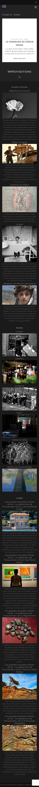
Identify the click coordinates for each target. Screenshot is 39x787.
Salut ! (19, 413)
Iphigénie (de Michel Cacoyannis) (19, 283)
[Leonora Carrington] (19, 212)
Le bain (19, 224)
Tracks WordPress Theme (11, 785)
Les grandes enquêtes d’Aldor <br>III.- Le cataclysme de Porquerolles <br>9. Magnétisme (20, 613)
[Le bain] (19, 261)
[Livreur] (19, 356)
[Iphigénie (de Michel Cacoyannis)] (19, 304)
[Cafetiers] (19, 383)
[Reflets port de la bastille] (19, 491)
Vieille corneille (19, 440)
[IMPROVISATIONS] (4, 7)
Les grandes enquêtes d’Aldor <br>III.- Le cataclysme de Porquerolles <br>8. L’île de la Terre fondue (19, 668)
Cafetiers (19, 358)
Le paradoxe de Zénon (19, 41)
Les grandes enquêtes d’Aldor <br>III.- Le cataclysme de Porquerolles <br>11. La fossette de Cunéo (19, 505)
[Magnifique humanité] (19, 118)
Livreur (19, 331)
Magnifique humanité (19, 91)
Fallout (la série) (19, 142)
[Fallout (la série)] (19, 163)
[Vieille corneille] (19, 464)
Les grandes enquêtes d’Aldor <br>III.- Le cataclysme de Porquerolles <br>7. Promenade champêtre (19, 720)
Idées (26, 39)
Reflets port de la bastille (19, 467)
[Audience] (19, 410)
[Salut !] (19, 437)
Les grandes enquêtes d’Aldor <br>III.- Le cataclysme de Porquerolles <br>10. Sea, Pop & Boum (19, 559)
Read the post (20, 58)
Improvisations (19, 71)
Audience (19, 385)
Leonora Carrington (19, 184)
